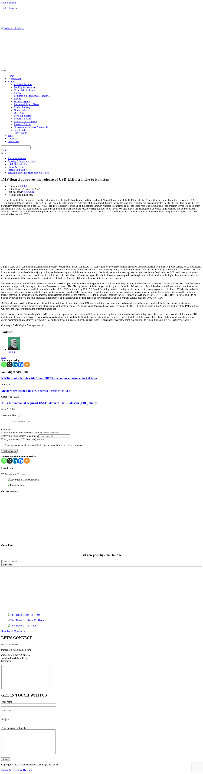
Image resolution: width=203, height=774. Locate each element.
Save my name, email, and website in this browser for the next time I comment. (44, 445)
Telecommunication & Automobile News (28, 172)
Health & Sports (22, 101)
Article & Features (23, 84)
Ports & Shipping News (19, 169)
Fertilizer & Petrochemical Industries (32, 95)
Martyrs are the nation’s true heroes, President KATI (35, 390)
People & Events (22, 118)
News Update (21, 110)
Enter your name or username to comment (22, 432)
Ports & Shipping (22, 115)
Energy (17, 93)
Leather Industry (22, 107)
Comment (6, 429)
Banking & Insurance (24, 87)
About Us (12, 138)
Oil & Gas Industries (18, 164)
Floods (17, 98)
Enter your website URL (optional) (18, 439)
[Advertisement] (20, 19)
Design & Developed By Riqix (16, 770)
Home (11, 75)
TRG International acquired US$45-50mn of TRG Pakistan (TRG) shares (49, 403)
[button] (101, 70)
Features (12, 81)
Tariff (10, 135)
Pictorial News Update (25, 121)
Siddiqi (23, 186)
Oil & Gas (19, 113)
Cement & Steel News (25, 90)
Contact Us (13, 141)
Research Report (22, 124)
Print (3, 357)
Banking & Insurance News (22, 161)
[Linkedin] (15, 364)
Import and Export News (26, 104)
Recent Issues (14, 78)
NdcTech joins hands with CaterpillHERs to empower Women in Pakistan (49, 378)
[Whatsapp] (4, 364)
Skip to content (8, 2)
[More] (26, 364)
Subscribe (7, 565)
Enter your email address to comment (19, 436)
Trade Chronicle (9, 8)
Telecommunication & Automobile (31, 127)
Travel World (20, 133)
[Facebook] (20, 364)
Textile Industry (22, 130)
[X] (9, 364)
